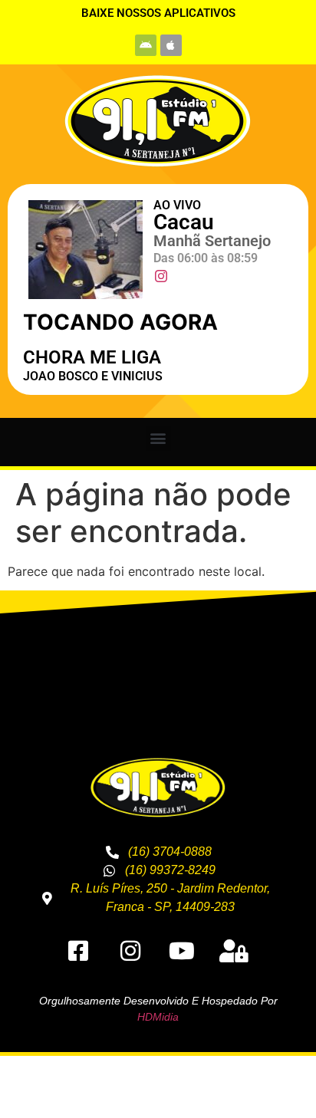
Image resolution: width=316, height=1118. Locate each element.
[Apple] (171, 45)
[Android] (145, 45)
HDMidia (158, 1017)
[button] (158, 438)
